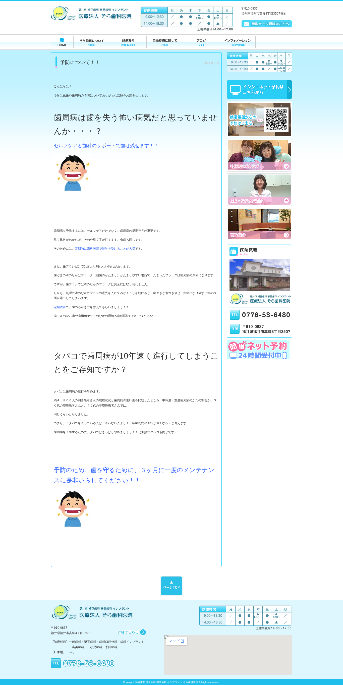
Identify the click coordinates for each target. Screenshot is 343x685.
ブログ (201, 42)
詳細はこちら (131, 632)
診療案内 (128, 42)
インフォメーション (237, 42)
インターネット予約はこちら (259, 89)
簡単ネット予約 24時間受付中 (259, 349)
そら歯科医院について (91, 42)
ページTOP (171, 586)
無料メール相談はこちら (266, 24)
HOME (62, 42)
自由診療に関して (164, 42)
